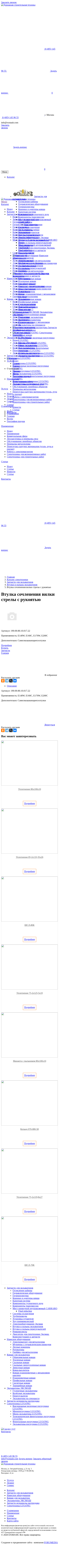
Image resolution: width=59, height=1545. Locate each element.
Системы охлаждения (29, 227)
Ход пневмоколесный (23, 260)
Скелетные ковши (21, 332)
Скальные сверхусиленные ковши (29, 314)
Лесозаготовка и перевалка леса (22, 439)
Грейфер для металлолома (31, 271)
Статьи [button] (10, 404)
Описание (12, 686)
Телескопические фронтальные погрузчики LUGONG (33, 349)
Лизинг (10, 399)
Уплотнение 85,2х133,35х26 (29, 857)
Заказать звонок (9, 2)
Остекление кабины (28, 201)
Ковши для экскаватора (18, 299)
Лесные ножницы (21, 291)
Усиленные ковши (27, 281)
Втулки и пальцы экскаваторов (28, 265)
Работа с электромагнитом (26, 397)
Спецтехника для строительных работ (31, 402)
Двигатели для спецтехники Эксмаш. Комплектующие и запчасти (36, 249)
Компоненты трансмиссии (31, 217)
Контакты (6, 479)
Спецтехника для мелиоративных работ (32, 399)
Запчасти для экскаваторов (20, 214)
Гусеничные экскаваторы (30, 317)
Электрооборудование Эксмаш (28, 263)
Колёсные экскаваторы (29, 320)
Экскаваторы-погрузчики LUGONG (30, 384)
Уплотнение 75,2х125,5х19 (29, 993)
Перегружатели (20, 350)
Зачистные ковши (21, 317)
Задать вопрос (26, 1458)
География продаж (16, 421)
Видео (10, 419)
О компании (7, 406)
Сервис (10, 401)
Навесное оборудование (18, 278)
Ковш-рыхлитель (21, 319)
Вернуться (49, 725)
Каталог (5, 204)
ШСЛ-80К (29, 925)
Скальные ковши (21, 312)
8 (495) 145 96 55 (10, 117)
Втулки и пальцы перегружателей (35, 242)
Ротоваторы (18, 294)
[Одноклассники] (3, 680)
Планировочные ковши (29, 299)
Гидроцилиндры (26, 206)
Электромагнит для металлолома (34, 260)
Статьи (16, 410)
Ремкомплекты (20, 271)
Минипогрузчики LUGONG (27, 371)
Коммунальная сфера (17, 436)
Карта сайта (12, 1521)
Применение (7, 426)
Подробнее (6, 645)
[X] (11, 680)
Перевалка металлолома (24, 389)
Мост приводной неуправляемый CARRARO (35, 240)
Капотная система (27, 212)
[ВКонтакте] (15, 680)
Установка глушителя (23, 258)
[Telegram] (7, 680)
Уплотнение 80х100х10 (29, 789)
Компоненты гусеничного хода (33, 214)
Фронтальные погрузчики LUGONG (31, 381)
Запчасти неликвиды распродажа (35, 328)
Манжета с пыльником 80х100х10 (29, 1061)
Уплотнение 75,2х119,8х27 (29, 1197)
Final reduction (25, 250)
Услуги (4, 389)
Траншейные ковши (22, 335)
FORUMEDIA (51, 1542)
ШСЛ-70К (29, 1265)
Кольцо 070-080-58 (29, 1129)
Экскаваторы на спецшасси (31, 325)
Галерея (10, 416)
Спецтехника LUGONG (19, 358)
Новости (17, 407)
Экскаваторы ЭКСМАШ (19, 337)
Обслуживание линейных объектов (30, 386)
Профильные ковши (28, 302)
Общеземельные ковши (24, 307)
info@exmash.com (9, 1458)
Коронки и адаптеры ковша (31, 209)
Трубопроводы (20, 255)
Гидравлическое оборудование (33, 204)
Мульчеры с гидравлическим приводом (32, 289)
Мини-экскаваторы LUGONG (27, 373)
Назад (10, 209)
